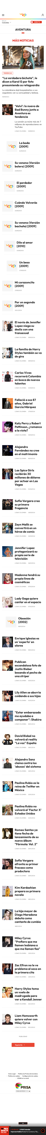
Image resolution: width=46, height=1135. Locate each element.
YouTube (23, 1057)
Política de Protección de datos (28, 1074)
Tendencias (7, 73)
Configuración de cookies (30, 1076)
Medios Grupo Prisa (23, 1091)
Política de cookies (14, 1076)
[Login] (43, 15)
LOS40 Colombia (23, 15)
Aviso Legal (12, 1074)
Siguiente (18, 1045)
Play (43, 1130)
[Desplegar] (23, 1123)
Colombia (5, 23)
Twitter (27, 1057)
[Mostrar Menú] (3, 15)
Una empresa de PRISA (23, 1086)
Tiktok (14, 1057)
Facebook (32, 1057)
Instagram (18, 1057)
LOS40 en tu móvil (23, 1078)
